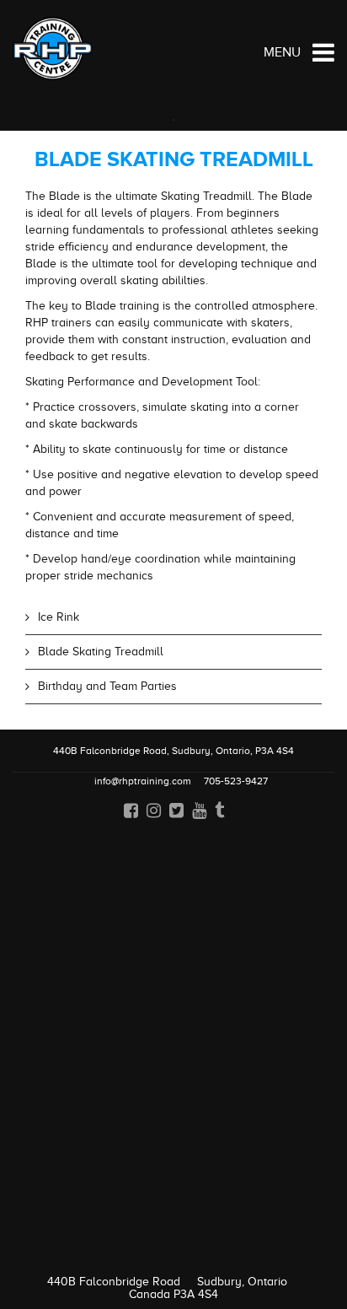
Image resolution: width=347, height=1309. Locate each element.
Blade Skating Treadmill (100, 651)
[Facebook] (131, 809)
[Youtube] (199, 809)
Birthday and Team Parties (107, 686)
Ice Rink (58, 617)
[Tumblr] (219, 809)
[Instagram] (154, 809)
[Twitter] (176, 809)
